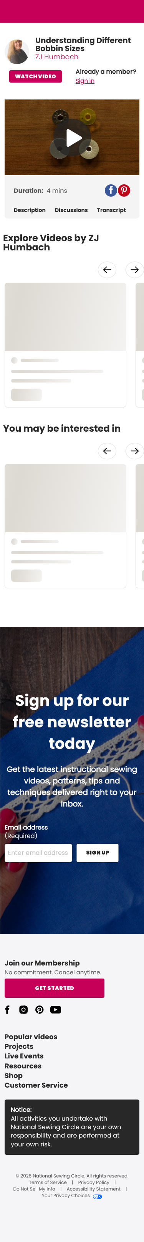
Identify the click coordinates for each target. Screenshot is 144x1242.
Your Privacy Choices (66, 1196)
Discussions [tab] (71, 210)
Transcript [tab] (111, 210)
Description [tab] (30, 210)
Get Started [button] (54, 988)
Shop (14, 1076)
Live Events (24, 1056)
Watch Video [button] (35, 76)
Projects (19, 1047)
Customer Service (36, 1085)
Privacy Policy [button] (93, 1183)
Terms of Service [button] (47, 1183)
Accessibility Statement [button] (94, 1189)
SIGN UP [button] (97, 852)
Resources (23, 1066)
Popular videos (31, 1037)
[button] (106, 76)
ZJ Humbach (56, 57)
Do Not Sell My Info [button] (34, 1189)
